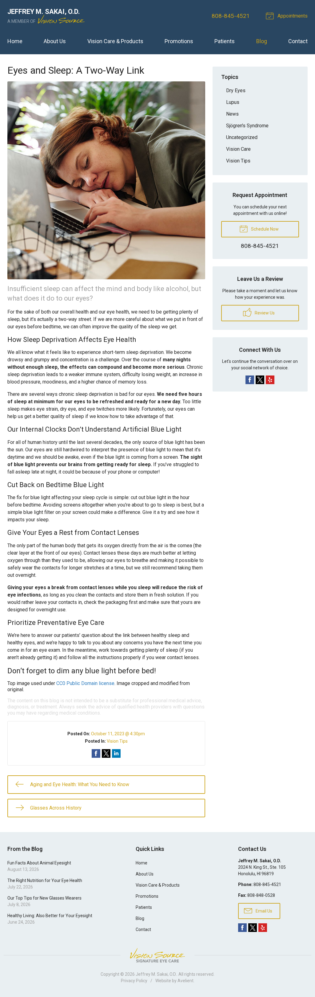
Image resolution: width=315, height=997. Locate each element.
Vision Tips (117, 741)
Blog (261, 41)
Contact (298, 41)
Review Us (264, 312)
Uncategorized (241, 137)
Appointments (292, 16)
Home (14, 41)
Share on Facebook (96, 753)
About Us (55, 41)
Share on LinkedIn (116, 753)
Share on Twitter (106, 753)
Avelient (185, 980)
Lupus (232, 102)
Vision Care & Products (115, 41)
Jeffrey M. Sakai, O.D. (156, 974)
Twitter (260, 379)
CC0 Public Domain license (85, 683)
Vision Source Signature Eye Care (157, 955)
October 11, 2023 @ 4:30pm (118, 733)
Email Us (263, 911)
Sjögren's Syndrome (247, 126)
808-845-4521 (231, 15)
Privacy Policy (134, 980)
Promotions (179, 41)
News (232, 114)
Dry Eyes (235, 90)
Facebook (249, 379)
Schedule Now (264, 229)
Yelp (270, 379)
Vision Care (238, 149)
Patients (224, 41)
